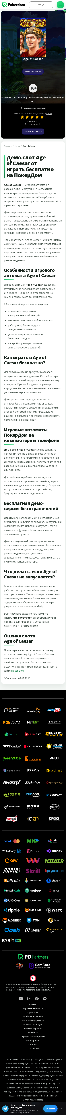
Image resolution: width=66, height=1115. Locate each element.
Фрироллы (32, 1012)
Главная (8, 146)
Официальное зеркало (33, 1036)
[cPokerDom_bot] (45, 998)
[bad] (22, 117)
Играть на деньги (33, 131)
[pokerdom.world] (29, 998)
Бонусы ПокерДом (33, 1024)
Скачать (33, 1044)
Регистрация (32, 1040)
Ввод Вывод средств (33, 1020)
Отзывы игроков (33, 1028)
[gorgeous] (42, 117)
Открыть (50, 1108)
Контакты (33, 1032)
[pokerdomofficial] (37, 998)
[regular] (32, 117)
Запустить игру (33, 71)
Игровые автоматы (33, 1008)
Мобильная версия (33, 1016)
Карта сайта (33, 1048)
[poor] (27, 117)
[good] (37, 117)
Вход (41, 4)
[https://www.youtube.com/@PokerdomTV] (21, 998)
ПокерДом (17, 670)
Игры (17, 146)
